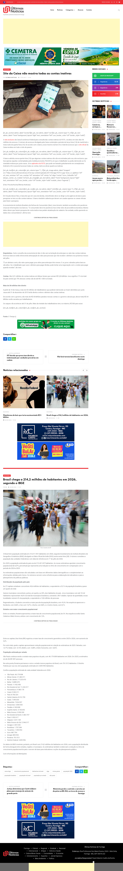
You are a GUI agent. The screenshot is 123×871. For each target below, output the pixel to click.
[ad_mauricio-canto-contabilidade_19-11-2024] (45, 432)
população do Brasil (24, 775)
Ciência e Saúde (112, 148)
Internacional (33, 851)
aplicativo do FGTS (38, 163)
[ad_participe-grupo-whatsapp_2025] (45, 324)
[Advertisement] (61, 31)
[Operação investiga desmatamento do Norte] (98, 139)
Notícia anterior (14, 353)
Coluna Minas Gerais (33, 853)
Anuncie (80, 10)
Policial (35, 848)
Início (52, 10)
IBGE (48, 771)
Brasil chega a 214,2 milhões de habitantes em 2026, (67, 415)
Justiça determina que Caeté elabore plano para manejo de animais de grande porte (21, 791)
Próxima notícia (77, 354)
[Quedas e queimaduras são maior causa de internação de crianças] (113, 139)
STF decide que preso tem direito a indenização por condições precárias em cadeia (23, 358)
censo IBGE (8, 771)
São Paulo (52, 775)
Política (51, 858)
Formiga (27, 848)
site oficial (82, 145)
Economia (59, 853)
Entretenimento (32, 856)
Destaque (110, 175)
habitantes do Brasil (37, 771)
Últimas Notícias (11, 77)
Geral (99, 122)
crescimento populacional (21, 771)
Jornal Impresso (56, 856)
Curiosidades (48, 853)
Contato (89, 10)
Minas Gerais (56, 771)
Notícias (60, 10)
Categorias (69, 10)
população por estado (40, 775)
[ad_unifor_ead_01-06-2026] (45, 451)
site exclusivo (9, 140)
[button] (83, 370)
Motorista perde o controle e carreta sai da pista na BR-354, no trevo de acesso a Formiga (69, 791)
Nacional (6, 412)
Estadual (95, 175)
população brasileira (10, 775)
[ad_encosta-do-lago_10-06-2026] (90, 56)
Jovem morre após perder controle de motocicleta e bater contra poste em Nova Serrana (40, 2)
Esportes (44, 856)
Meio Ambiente (40, 858)
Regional (117, 175)
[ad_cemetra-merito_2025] (32, 56)
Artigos (43, 851)
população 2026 (67, 771)
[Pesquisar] (119, 10)
